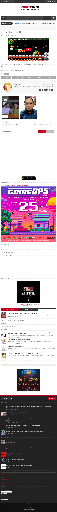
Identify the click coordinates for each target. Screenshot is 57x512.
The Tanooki (3, 474)
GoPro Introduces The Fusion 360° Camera (13, 320)
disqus (42, 131)
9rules (32, 509)
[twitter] (48, 1)
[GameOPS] (40, 90)
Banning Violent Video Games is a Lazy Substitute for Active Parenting (23, 425)
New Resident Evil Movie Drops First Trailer (16, 453)
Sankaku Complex (5, 479)
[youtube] (50, 1)
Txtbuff (2, 484)
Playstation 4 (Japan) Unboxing (15, 346)
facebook (50, 131)
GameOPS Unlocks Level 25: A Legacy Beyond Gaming (14, 185)
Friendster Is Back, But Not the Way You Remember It (19, 465)
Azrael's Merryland (5, 481)
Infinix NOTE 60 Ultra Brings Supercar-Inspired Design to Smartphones (23, 447)
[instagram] (53, 1)
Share (18, 77)
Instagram (37, 304)
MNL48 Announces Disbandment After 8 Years (17, 441)
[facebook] (46, 1)
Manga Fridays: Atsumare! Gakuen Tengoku (18, 339)
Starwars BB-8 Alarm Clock (9, 326)
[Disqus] (28, 152)
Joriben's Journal (4, 482)
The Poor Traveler (5, 476)
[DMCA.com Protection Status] (5, 499)
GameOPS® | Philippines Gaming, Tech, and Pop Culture (34, 507)
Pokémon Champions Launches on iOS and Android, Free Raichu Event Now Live (30, 23)
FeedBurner (9, 494)
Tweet (7, 77)
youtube (7, 27)
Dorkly (11, 70)
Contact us (52, 398)
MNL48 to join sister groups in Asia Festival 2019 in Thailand (23, 313)
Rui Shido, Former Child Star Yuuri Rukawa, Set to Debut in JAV (23, 353)
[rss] (55, 1)
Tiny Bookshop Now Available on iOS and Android (18, 413)
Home (3, 27)
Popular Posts (10, 309)
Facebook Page (24, 304)
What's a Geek (4, 477)
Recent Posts (28, 309)
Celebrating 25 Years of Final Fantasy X (15, 459)
